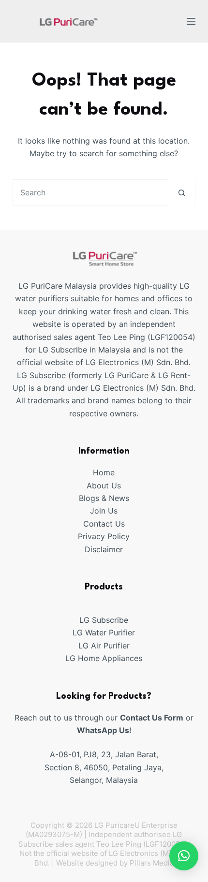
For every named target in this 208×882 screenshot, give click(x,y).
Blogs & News (104, 498)
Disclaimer (104, 549)
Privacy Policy (104, 536)
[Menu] (191, 21)
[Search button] (181, 192)
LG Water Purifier (104, 632)
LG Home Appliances (103, 658)
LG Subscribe (103, 620)
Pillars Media (152, 862)
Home (104, 472)
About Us (104, 485)
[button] (183, 855)
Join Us (104, 510)
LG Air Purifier (104, 645)
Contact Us (104, 524)
